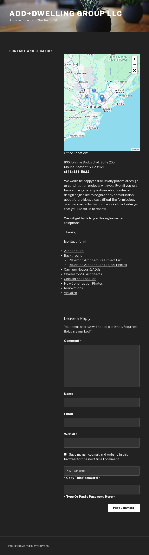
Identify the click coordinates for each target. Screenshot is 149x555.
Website (70, 434)
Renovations (73, 288)
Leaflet (135, 149)
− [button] (134, 64)
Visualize (70, 293)
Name (68, 394)
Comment (73, 341)
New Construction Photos (83, 283)
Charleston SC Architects (83, 274)
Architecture (74, 251)
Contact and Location (80, 279)
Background (73, 255)
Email (68, 414)
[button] (134, 71)
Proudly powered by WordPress (28, 545)
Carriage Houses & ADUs (82, 269)
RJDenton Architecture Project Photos (98, 265)
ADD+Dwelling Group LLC (65, 13)
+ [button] (134, 58)
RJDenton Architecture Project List (95, 260)
